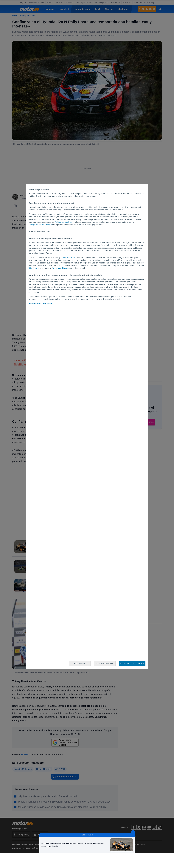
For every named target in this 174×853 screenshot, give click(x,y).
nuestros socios (68, 257)
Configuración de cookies (40, 224)
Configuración (104, 663)
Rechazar (79, 663)
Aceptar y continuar (132, 663)
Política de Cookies (63, 222)
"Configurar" (34, 268)
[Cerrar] (133, 831)
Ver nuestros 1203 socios (41, 303)
